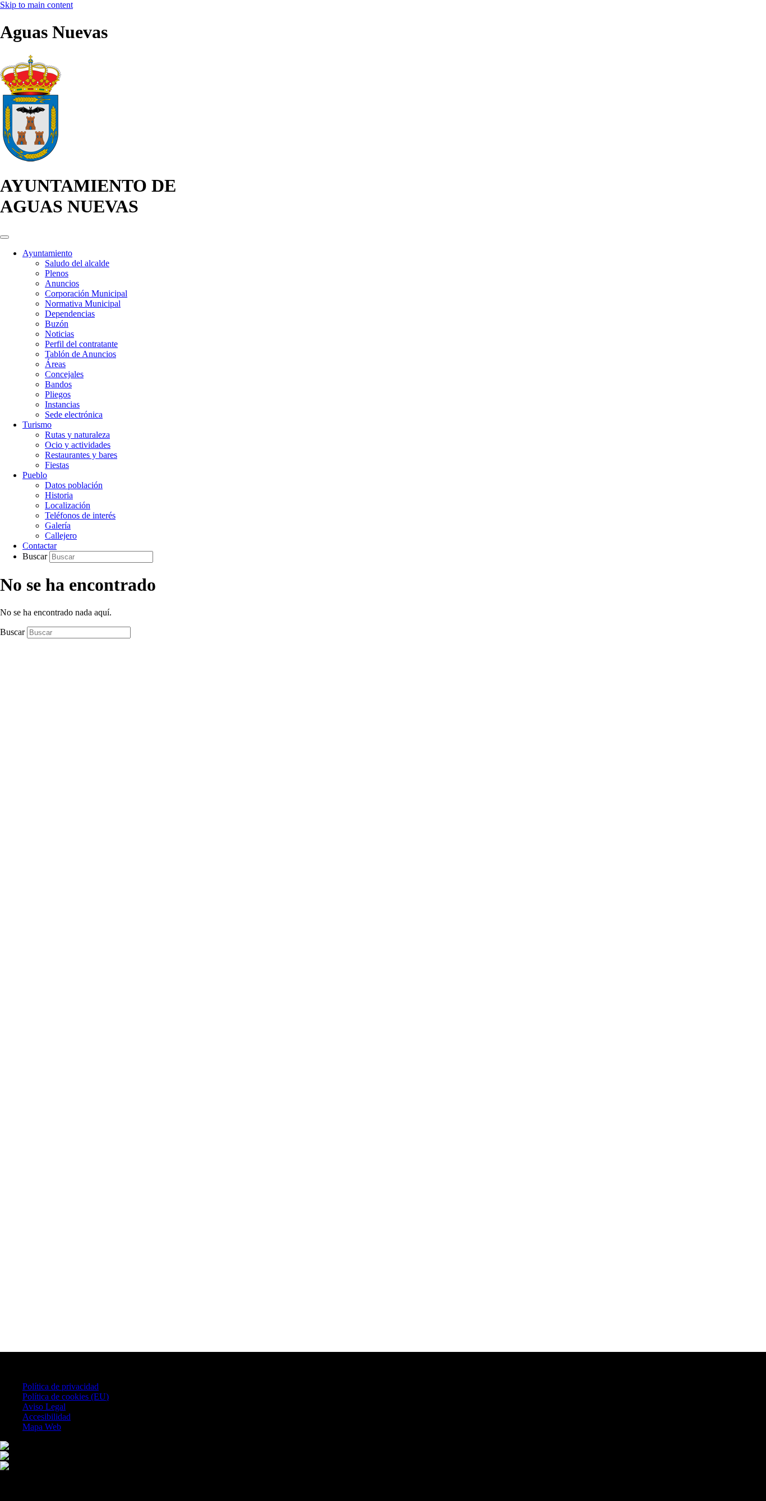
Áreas (55, 364)
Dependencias (70, 313)
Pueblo (34, 475)
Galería (58, 525)
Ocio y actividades (77, 445)
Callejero (61, 535)
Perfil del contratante (81, 344)
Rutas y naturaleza (77, 434)
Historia (59, 495)
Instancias (62, 404)
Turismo (37, 424)
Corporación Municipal (86, 293)
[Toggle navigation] (4, 237)
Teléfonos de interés (80, 515)
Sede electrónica (74, 414)
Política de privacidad (60, 1386)
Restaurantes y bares (81, 455)
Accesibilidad (46, 1416)
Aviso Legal (44, 1406)
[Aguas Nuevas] (30, 158)
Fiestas (57, 465)
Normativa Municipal (83, 303)
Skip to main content (36, 5)
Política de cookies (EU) (65, 1396)
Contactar (39, 545)
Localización (67, 505)
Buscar (35, 556)
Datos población (74, 485)
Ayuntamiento (47, 253)
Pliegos (58, 394)
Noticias (59, 334)
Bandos (58, 384)
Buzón (56, 323)
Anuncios (62, 283)
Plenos (56, 273)
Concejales (64, 374)
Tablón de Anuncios (80, 354)
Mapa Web (41, 1426)
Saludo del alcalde (77, 263)
